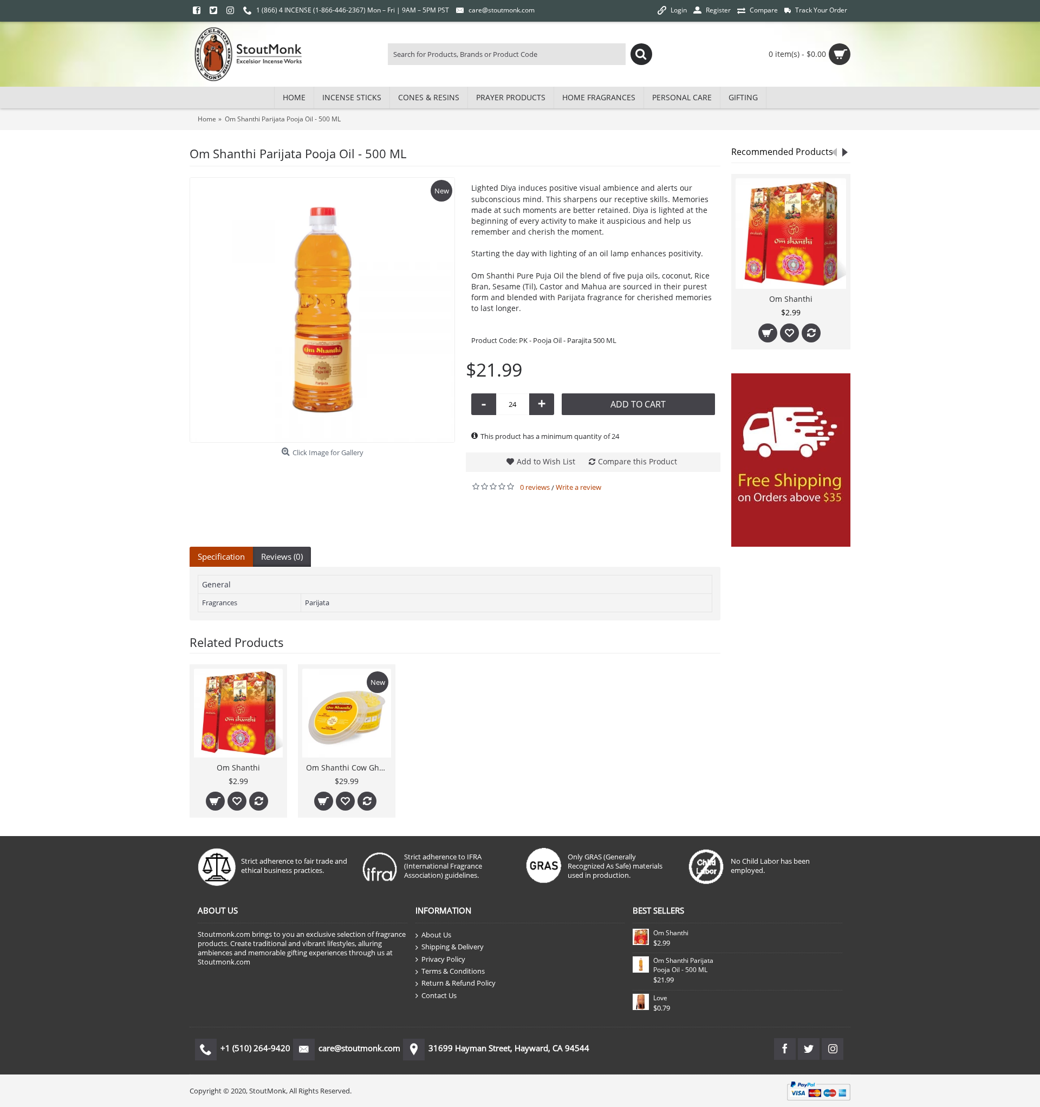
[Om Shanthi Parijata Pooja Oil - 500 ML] (322, 310)
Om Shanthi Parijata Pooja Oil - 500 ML (683, 965)
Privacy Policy (443, 959)
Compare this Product (637, 461)
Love (660, 997)
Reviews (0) (282, 556)
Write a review (578, 487)
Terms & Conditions (453, 971)
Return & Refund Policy (458, 983)
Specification (221, 556)
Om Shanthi (790, 299)
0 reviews (535, 487)
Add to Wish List (546, 461)
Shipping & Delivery (452, 946)
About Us (436, 935)
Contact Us (439, 995)
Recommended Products (782, 152)
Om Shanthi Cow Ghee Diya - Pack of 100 (348, 767)
